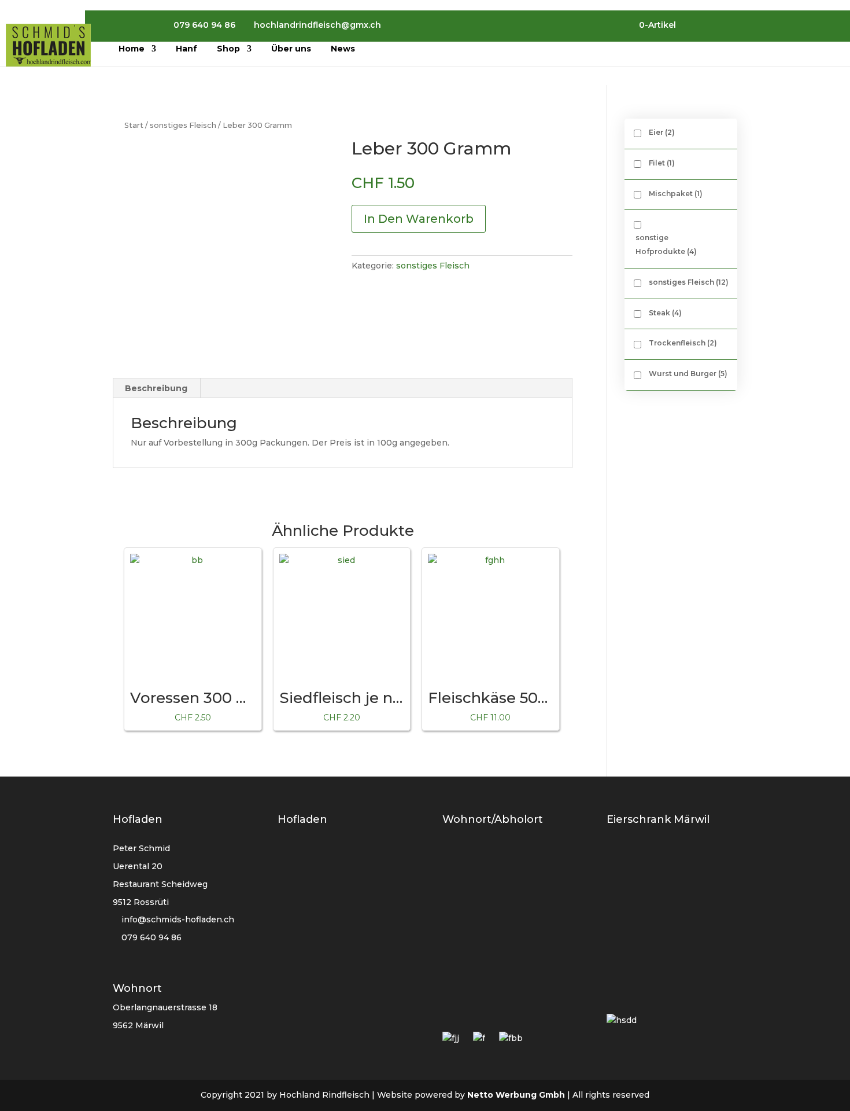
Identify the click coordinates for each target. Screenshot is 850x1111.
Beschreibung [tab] (156, 388)
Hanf (186, 49)
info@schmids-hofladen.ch (177, 919)
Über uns (291, 49)
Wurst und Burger (688, 373)
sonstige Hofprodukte (666, 244)
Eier (662, 132)
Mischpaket (676, 193)
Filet (662, 163)
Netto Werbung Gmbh (516, 1095)
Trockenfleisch (683, 343)
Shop (228, 49)
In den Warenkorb (419, 219)
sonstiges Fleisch (183, 125)
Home (132, 49)
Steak (665, 312)
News (343, 49)
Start (133, 125)
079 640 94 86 (150, 937)
